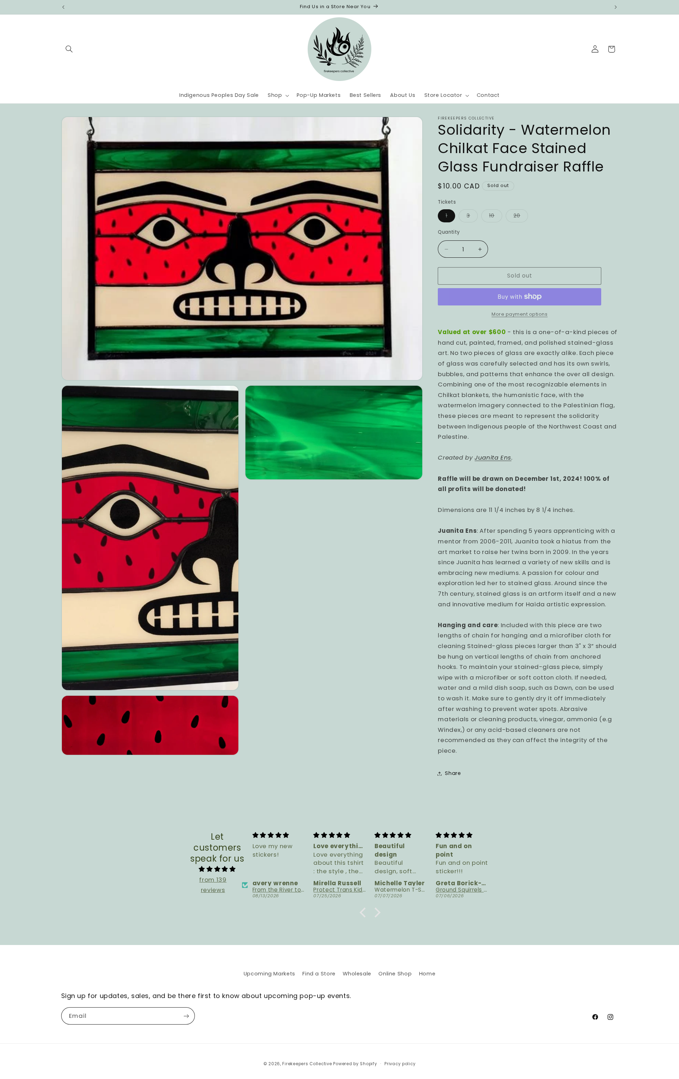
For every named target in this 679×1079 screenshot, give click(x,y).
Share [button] (453, 773)
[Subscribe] (186, 1016)
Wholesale (357, 973)
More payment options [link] (520, 314)
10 (495, 217)
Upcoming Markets (269, 973)
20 (520, 217)
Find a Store (319, 973)
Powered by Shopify (355, 1064)
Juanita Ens (493, 457)
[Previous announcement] (63, 7)
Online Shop (395, 973)
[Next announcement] (615, 7)
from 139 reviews (212, 884)
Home (427, 973)
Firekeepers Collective (307, 1064)
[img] (217, 869)
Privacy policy (400, 1064)
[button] (69, 49)
